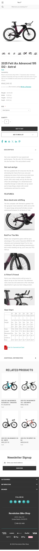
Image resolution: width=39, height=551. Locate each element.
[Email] (6, 141)
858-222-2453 (20, 523)
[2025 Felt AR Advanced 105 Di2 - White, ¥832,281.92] (10, 423)
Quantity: (4, 117)
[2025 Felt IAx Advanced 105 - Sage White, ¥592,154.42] (29, 385)
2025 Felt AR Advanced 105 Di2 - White (9, 439)
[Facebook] (2, 141)
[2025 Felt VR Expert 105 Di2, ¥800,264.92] (29, 423)
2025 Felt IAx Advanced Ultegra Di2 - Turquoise (9, 401)
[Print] (9, 141)
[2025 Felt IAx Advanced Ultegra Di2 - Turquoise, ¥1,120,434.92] (10, 385)
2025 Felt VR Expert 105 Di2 (28, 439)
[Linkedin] (16, 141)
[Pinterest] (19, 141)
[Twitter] (12, 141)
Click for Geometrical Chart (15, 347)
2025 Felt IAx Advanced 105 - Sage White (28, 401)
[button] (25, 87)
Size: (2, 106)
